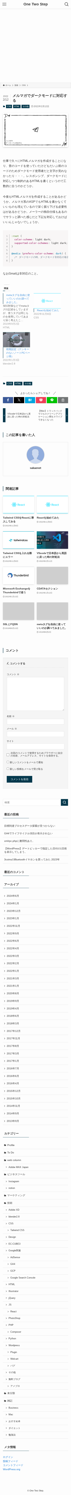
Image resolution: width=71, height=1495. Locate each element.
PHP (11, 1325)
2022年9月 (13, 933)
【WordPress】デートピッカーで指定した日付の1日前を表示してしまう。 (35, 850)
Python (12, 1338)
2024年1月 (13, 903)
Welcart (14, 1359)
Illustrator (13, 1291)
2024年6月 (13, 895)
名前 (11, 716)
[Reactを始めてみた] (47, 301)
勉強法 (12, 1435)
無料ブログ (14, 1379)
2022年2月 (13, 963)
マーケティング (16, 1195)
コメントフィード (13, 1465)
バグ (12, 1366)
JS (10, 1304)
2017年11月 (13, 1038)
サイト (10, 741)
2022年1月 (13, 970)
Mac (11, 1414)
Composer (15, 1332)
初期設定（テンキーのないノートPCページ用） (18, 353)
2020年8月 (13, 993)
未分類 (11, 1393)
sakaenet (35, 467)
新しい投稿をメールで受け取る (26, 769)
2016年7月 (13, 1068)
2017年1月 (13, 1060)
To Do (10, 1152)
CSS (9, 106)
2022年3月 (13, 955)
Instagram (14, 1181)
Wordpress (14, 1345)
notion (12, 1188)
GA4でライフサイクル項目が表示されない (28, 833)
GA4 (12, 1264)
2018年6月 (13, 1015)
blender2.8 (14, 1216)
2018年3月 (13, 1023)
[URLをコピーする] (63, 400)
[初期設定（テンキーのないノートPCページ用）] (16, 339)
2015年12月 (14, 1090)
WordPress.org (11, 1469)
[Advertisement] (35, 45)
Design (12, 1237)
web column (14, 1160)
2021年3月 (13, 978)
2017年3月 (13, 1053)
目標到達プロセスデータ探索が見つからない (29, 825)
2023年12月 (14, 910)
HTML (16, 106)
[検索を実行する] (64, 802)
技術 (9, 1202)
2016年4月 (13, 1083)
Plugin (13, 1352)
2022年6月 (13, 940)
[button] (8, 400)
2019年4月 (13, 1008)
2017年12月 (14, 1031)
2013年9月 (13, 1121)
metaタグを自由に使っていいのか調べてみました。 (18, 299)
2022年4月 (13, 948)
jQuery (12, 1298)
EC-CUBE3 (14, 1244)
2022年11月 (13, 925)
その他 (26, 106)
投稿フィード (10, 1461)
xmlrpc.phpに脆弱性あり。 (19, 840)
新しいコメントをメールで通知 (26, 762)
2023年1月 (13, 918)
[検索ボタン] (66, 4)
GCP (12, 1271)
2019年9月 (13, 1000)
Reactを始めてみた (48, 310)
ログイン (8, 1457)
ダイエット (14, 1428)
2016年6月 (13, 1076)
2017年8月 (13, 1045)
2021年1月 (13, 985)
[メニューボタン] (4, 4)
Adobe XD (14, 1210)
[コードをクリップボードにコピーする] (64, 237)
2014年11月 (13, 1105)
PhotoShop (14, 1318)
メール (12, 729)
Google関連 (15, 1250)
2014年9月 (13, 1113)
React (13, 1311)
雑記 (9, 1400)
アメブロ (15, 1386)
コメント (13, 674)
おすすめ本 (14, 1421)
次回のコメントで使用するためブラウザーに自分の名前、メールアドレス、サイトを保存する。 (37, 754)
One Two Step (35, 4)
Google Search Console (22, 1277)
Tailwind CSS (17, 1230)
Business (13, 1408)
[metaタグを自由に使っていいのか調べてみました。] (18, 311)
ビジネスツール (16, 1174)
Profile (11, 1145)
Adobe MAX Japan (18, 1167)
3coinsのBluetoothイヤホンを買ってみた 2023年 (32, 859)
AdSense (15, 1257)
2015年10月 (14, 1098)
